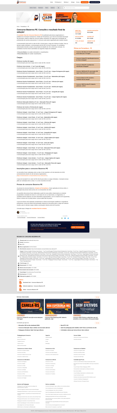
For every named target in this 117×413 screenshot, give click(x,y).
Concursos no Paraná (50, 350)
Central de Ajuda (49, 337)
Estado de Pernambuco (42, 188)
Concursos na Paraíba (21, 369)
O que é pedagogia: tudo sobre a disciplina (54, 390)
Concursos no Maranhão (22, 367)
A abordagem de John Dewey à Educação (25, 404)
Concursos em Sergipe (21, 377)
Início (18, 26)
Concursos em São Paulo (79, 356)
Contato (47, 339)
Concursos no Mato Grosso (22, 356)
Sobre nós (19, 337)
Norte (47, 7)
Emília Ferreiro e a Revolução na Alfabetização (26, 406)
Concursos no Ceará (21, 365)
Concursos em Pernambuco (22, 371)
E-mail (47, 341)
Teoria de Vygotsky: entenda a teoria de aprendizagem (28, 389)
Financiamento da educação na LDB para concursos (84, 368)
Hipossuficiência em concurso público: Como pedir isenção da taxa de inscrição (58, 399)
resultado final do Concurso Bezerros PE (30, 35)
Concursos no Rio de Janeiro (79, 354)
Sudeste (53, 7)
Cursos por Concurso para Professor (81, 337)
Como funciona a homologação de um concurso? (55, 404)
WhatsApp (48, 343)
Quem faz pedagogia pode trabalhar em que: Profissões (57, 392)
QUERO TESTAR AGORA (78, 227)
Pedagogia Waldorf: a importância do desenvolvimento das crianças (29, 394)
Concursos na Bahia (21, 363)
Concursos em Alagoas (21, 361)
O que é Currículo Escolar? (79, 375)
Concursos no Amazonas (50, 363)
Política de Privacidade (21, 345)
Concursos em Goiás (21, 352)
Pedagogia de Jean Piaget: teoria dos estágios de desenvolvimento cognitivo (27, 387)
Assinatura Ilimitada (77, 339)
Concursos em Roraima (50, 371)
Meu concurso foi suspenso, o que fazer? (54, 406)
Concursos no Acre (49, 361)
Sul (58, 7)
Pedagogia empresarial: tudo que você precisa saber (56, 396)
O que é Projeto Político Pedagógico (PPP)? (82, 366)
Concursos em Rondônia (50, 369)
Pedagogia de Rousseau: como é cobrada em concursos (28, 398)
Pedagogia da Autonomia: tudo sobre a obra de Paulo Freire (29, 396)
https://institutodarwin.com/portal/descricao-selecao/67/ (32, 175)
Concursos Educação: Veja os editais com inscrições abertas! (58, 386)
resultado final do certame (39, 208)
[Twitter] (68, 218)
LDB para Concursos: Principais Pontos (81, 381)
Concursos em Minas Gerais (79, 352)
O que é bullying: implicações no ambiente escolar (83, 373)
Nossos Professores (21, 339)
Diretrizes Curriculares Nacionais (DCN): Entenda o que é (85, 377)
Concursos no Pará (49, 367)
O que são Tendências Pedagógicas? (81, 379)
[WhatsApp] (62, 218)
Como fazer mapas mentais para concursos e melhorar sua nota (58, 394)
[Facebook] (65, 218)
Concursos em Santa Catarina (51, 352)
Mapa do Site (83, 410)
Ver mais (97, 297)
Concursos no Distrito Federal (23, 350)
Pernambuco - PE (25, 26)
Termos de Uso (20, 343)
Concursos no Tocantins (50, 373)
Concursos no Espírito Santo (79, 350)
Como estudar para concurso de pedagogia (54, 388)
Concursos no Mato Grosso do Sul (24, 354)
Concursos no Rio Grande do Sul (52, 354)
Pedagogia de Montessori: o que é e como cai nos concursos (29, 391)
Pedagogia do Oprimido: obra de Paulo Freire (26, 400)
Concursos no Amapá (50, 365)
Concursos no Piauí (21, 373)
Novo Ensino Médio (77, 371)
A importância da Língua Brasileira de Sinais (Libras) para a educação (57, 402)
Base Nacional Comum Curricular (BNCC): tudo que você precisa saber (86, 364)
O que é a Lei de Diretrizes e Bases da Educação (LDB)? (84, 361)
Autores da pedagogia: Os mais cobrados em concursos (28, 402)
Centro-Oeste (33, 7)
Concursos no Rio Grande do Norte (24, 375)
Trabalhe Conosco (21, 341)
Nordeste (41, 7)
